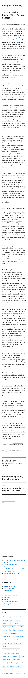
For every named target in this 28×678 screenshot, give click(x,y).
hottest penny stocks (10, 586)
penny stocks (8, 597)
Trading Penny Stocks (11, 601)
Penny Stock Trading (12, 5)
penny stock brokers (10, 595)
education (20, 627)
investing (5, 633)
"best (4, 617)
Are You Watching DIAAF (11, 573)
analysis (10, 617)
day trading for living (9, 627)
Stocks (16, 452)
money (9, 452)
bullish (21, 617)
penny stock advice (10, 593)
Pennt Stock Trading (10, 571)
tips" (4, 666)
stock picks (16, 659)
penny (12, 452)
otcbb (5, 643)
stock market (7, 659)
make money (20, 636)
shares (18, 653)
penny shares (8, 590)
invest (21, 630)
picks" (4, 653)
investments (6, 636)
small (4, 656)
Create (18, 620)
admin (6, 450)
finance (5, 630)
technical (21, 663)
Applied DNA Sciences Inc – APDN (14, 569)
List (13, 636)
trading (17, 666)
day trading (6, 623)
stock (22, 656)
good (15, 630)
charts (12, 620)
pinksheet (11, 653)
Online (17, 640)
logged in (13, 463)
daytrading (15, 623)
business (5, 620)
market (5, 640)
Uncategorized (8, 604)
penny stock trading (9, 650)
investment (13, 633)
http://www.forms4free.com (18, 443)
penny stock (18, 643)
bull (15, 617)
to (8, 666)
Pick (18, 650)
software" (16, 656)
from (10, 630)
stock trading (13, 663)
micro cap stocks (9, 588)
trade (12, 666)
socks (9, 656)
